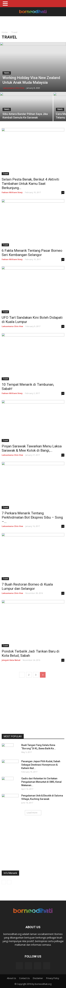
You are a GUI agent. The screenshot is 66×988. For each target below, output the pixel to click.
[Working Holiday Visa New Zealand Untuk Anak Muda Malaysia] (33, 67)
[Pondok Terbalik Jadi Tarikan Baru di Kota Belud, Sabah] (33, 623)
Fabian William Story (12, 192)
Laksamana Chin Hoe (13, 88)
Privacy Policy (52, 978)
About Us (11, 978)
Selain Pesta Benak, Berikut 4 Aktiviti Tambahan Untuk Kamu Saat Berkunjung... (30, 183)
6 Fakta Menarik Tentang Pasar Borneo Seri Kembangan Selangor (32, 253)
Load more (32, 812)
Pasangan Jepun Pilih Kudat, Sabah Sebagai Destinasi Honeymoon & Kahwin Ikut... (40, 764)
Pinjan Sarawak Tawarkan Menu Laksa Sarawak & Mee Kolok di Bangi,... (32, 448)
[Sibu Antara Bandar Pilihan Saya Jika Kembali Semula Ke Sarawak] (26, 106)
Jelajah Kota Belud (11, 660)
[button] (61, 11)
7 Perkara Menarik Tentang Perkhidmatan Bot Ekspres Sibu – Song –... (32, 517)
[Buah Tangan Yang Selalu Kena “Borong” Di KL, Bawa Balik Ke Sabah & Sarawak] (8, 749)
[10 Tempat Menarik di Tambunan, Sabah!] (33, 356)
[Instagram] (28, 965)
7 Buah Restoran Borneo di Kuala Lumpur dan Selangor (27, 586)
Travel (7, 73)
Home (5, 32)
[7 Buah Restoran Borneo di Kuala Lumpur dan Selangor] (33, 556)
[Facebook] (19, 965)
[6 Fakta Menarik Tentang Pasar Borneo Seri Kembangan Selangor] (33, 222)
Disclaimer (38, 978)
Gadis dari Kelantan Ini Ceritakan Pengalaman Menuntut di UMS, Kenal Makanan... (41, 782)
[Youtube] (46, 965)
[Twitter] (37, 965)
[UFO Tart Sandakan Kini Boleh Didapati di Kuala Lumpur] (33, 289)
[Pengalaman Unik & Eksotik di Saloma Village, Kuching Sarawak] (10, 800)
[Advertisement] (33, 22)
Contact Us (24, 978)
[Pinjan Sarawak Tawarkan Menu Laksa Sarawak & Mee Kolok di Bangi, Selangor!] (33, 421)
